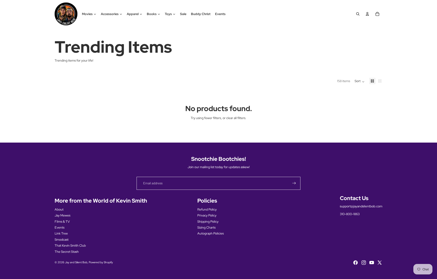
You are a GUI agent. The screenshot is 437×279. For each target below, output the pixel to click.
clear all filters (235, 118)
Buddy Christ (201, 14)
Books (152, 14)
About (59, 209)
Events (220, 14)
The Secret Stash (67, 252)
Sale (183, 14)
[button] (360, 81)
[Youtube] (371, 262)
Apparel (133, 14)
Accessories (110, 14)
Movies (87, 14)
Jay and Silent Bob (76, 262)
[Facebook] (355, 262)
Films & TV (62, 221)
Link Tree (61, 233)
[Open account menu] (367, 14)
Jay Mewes (62, 215)
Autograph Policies (210, 233)
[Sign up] (294, 183)
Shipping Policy (207, 221)
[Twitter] (379, 262)
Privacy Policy (206, 215)
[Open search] (358, 14)
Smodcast (62, 239)
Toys (168, 14)
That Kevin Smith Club (70, 245)
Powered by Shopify (101, 262)
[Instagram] (363, 262)
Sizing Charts (206, 227)
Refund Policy (207, 209)
